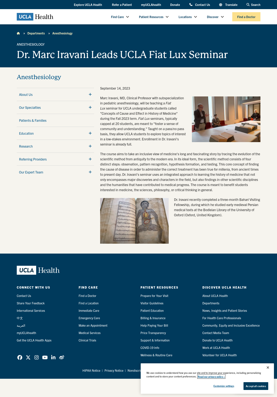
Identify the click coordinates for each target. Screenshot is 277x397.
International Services (31, 310)
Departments (36, 33)
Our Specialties (30, 107)
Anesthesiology (62, 33)
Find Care (117, 17)
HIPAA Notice (91, 370)
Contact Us (202, 4)
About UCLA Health (215, 296)
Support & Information (155, 340)
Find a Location (89, 303)
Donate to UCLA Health (217, 340)
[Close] (268, 367)
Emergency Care (89, 318)
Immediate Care (89, 310)
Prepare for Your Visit (154, 296)
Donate (175, 4)
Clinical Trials (87, 340)
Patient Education (152, 310)
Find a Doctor (246, 17)
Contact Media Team (215, 333)
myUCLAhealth (151, 4)
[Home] (18, 33)
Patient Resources (151, 17)
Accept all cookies (256, 386)
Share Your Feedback (31, 303)
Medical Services (90, 333)
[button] (88, 5)
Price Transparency (153, 333)
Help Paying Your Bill (154, 325)
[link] (20, 357)
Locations (185, 17)
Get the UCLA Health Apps (34, 340)
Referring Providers (33, 159)
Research (26, 146)
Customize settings (223, 385)
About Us (26, 94)
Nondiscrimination (140, 370)
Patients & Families (32, 120)
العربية (21, 325)
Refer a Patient (122, 4)
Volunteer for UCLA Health (219, 355)
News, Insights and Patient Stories (224, 310)
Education (26, 133)
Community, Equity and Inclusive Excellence (231, 325)
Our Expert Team (31, 172)
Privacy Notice (114, 370)
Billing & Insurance (152, 318)
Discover (213, 17)
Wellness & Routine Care (156, 355)
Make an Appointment (93, 325)
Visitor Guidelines (151, 303)
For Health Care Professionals (221, 318)
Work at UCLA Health (216, 347)
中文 (20, 318)
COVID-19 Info (149, 347)
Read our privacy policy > (211, 376)
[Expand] (90, 94)
